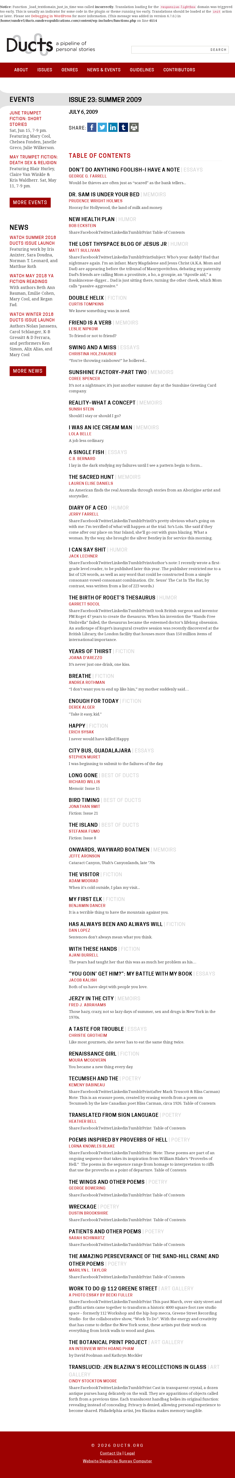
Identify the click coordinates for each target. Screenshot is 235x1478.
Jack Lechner (83, 556)
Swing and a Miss (93, 348)
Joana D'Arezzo (85, 658)
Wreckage (83, 1207)
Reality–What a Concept (102, 403)
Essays (193, 170)
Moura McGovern (87, 1060)
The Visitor (84, 875)
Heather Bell (83, 1122)
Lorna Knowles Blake (92, 1146)
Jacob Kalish (83, 980)
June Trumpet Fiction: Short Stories (26, 119)
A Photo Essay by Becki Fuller (101, 1295)
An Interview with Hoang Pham (101, 1349)
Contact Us (111, 1454)
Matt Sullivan (84, 251)
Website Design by (101, 1461)
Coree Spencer (84, 379)
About (21, 70)
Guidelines (142, 70)
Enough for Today (94, 701)
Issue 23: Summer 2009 (105, 100)
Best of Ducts (120, 776)
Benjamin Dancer (87, 906)
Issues (44, 70)
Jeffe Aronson (84, 856)
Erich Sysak (81, 732)
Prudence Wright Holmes (96, 201)
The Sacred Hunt (91, 477)
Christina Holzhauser (92, 354)
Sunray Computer (135, 1461)
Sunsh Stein (81, 409)
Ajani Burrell (84, 955)
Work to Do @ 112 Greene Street (113, 1289)
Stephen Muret (85, 757)
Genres (70, 70)
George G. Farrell (88, 176)
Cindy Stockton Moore (93, 1381)
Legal (130, 1454)
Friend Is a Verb (90, 323)
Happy (77, 726)
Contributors (179, 70)
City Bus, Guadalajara (100, 751)
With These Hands (93, 949)
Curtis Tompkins (86, 304)
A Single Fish (86, 452)
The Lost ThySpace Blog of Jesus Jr (118, 244)
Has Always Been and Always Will (116, 924)
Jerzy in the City (91, 999)
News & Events (104, 70)
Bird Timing (84, 800)
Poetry (131, 1079)
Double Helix (86, 298)
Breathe (80, 676)
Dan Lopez (79, 931)
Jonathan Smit (84, 807)
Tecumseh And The (93, 1079)
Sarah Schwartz (87, 1238)
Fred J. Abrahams (87, 1005)
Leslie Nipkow (83, 329)
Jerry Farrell (84, 514)
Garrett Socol (84, 604)
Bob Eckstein (82, 226)
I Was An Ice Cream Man (100, 428)
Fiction (117, 298)
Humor (127, 219)
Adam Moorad (83, 881)
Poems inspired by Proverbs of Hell (118, 1140)
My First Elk (85, 899)
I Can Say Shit (87, 550)
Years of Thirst (90, 651)
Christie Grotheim (88, 1036)
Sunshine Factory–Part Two (108, 372)
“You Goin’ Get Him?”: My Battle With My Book (130, 974)
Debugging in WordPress (51, 16)
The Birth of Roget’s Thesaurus (112, 598)
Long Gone (83, 776)
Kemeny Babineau (87, 1085)
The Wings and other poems (107, 1182)
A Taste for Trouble (96, 1029)
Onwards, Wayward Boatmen (109, 850)
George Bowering (87, 1188)
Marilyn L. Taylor (88, 1271)
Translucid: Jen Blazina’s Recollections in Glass (138, 1367)
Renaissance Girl (93, 1054)
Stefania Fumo (84, 832)
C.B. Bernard (82, 459)
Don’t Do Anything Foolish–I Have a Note (124, 170)
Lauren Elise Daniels (91, 484)
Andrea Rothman (87, 683)
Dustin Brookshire (88, 1213)
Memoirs (154, 195)
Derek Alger (82, 708)
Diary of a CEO (88, 508)
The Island (83, 825)
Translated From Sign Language (114, 1115)
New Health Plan (92, 219)
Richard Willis (84, 782)
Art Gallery (177, 1289)
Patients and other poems (105, 1232)
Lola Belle (80, 434)
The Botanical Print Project (108, 1342)
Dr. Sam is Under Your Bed (104, 195)
